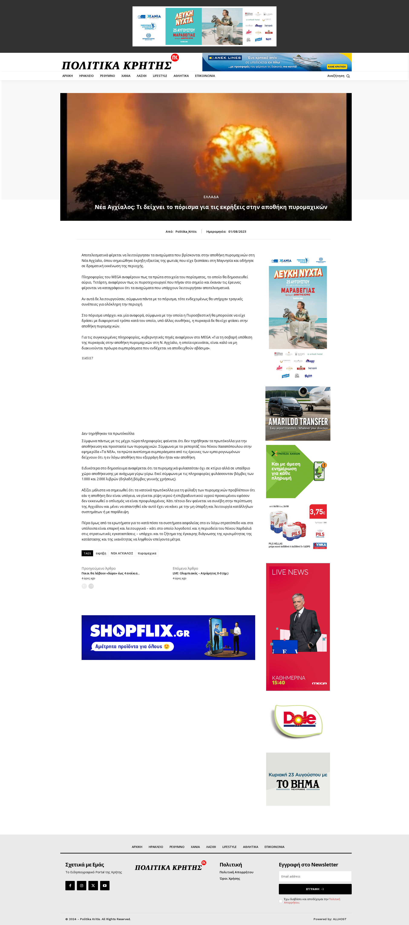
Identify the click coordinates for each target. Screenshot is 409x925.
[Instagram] (81, 885)
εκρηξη (101, 553)
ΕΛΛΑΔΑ (211, 197)
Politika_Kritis (186, 231)
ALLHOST (340, 919)
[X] (93, 885)
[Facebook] (70, 885)
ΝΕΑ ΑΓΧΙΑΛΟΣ (122, 553)
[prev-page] (84, 586)
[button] (339, 75)
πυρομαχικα (147, 553)
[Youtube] (104, 885)
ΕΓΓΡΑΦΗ (312, 889)
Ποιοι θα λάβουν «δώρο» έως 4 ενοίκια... (111, 573)
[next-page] (91, 586)
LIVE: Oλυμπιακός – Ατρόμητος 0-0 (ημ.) (200, 573)
